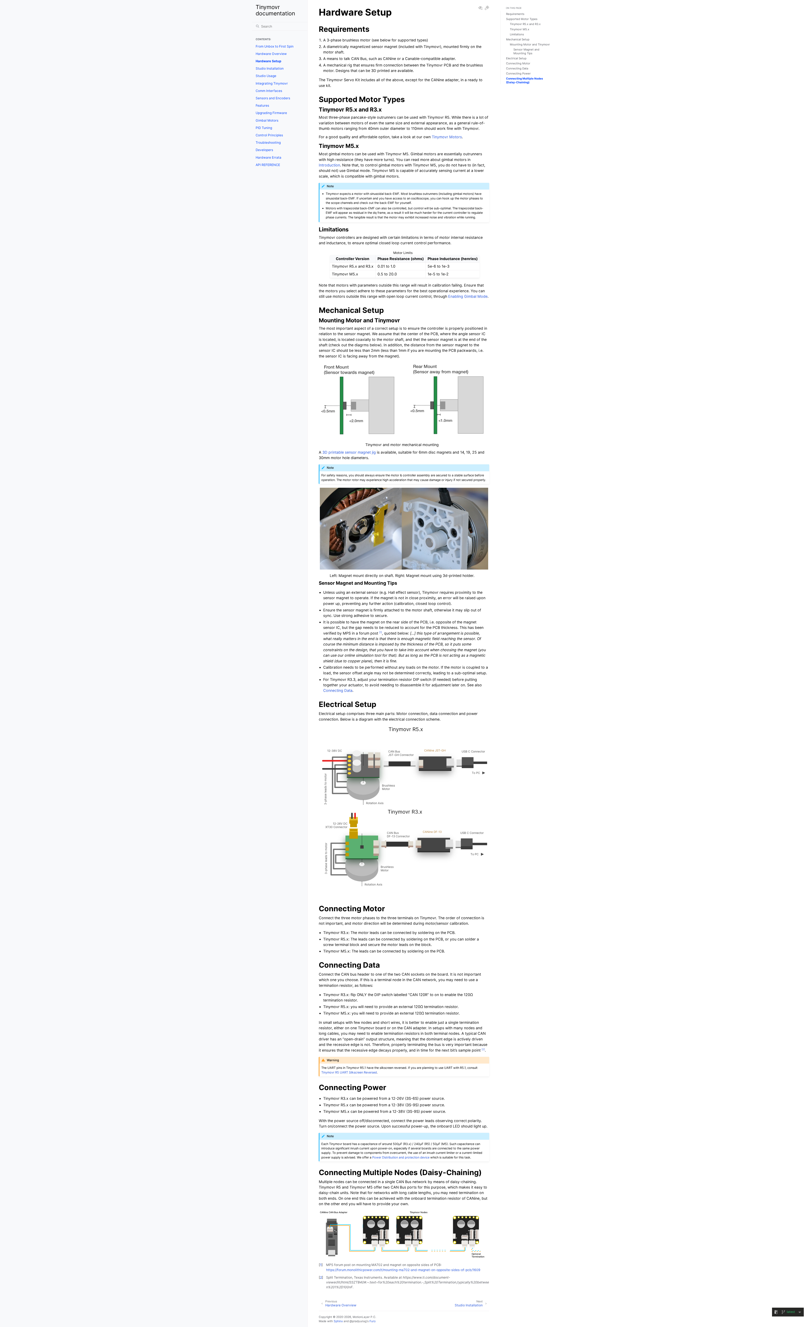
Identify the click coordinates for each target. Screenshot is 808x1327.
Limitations (517, 34)
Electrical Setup (516, 58)
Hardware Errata (268, 157)
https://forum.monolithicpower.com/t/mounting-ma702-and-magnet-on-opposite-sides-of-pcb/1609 (403, 1270)
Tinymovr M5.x (519, 29)
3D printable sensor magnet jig (349, 452)
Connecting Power (518, 73)
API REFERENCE (268, 165)
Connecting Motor (518, 63)
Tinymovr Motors (447, 137)
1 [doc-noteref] (380, 632)
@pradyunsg (358, 1321)
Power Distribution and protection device (400, 1157)
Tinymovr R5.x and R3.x (525, 24)
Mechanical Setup (517, 39)
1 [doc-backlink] (321, 1265)
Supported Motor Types (521, 19)
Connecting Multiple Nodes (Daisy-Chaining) (524, 80)
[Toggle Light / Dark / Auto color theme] (487, 8)
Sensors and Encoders (273, 98)
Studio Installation (270, 68)
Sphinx (338, 1321)
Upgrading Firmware (271, 113)
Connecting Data (517, 68)
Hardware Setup (268, 61)
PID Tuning (264, 128)
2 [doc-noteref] (483, 1049)
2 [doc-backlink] (321, 1277)
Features (262, 106)
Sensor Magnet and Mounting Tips (526, 51)
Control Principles (269, 135)
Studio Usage (266, 76)
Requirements (515, 14)
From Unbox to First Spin (275, 46)
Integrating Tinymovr (272, 83)
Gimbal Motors (267, 120)
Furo (372, 1321)
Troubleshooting (268, 143)
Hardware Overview (271, 54)
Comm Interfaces (269, 91)
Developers (264, 150)
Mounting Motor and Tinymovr (530, 44)
